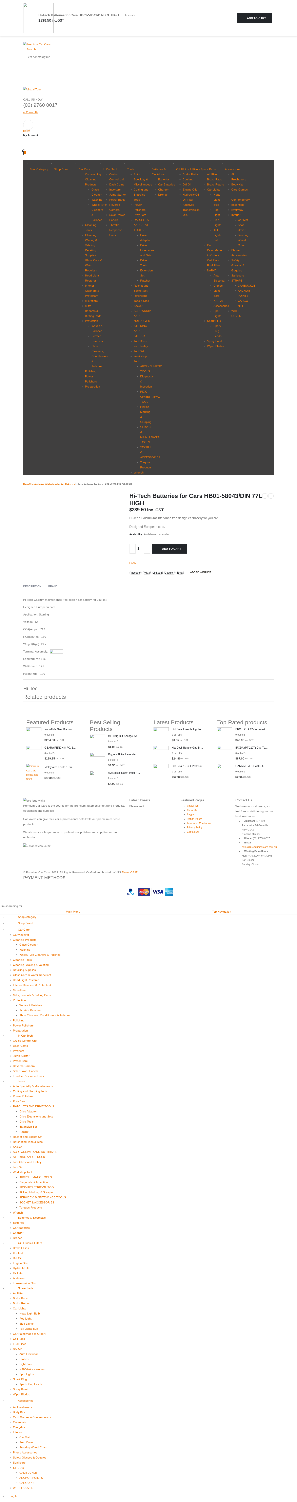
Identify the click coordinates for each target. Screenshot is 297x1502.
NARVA (211, 270)
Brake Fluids (191, 174)
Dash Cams (116, 184)
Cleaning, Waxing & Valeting (91, 240)
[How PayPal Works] (148, 891)
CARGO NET (27, 1482)
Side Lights (26, 1323)
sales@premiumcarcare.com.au (259, 847)
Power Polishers (23, 1025)
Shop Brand (61, 169)
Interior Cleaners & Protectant (92, 290)
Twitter (147, 572)
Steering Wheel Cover (243, 240)
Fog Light (25, 1318)
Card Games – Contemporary (32, 1417)
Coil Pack (213, 260)
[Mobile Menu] (24, 39)
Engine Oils (190, 189)
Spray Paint (214, 341)
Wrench (139, 472)
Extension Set (28, 1126)
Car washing (93, 174)
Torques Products (30, 1207)
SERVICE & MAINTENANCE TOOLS (42, 1197)
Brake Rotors (215, 184)
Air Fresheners (22, 1407)
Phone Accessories (25, 1452)
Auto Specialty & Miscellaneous (143, 179)
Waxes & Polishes (30, 1005)
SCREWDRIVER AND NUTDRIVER (35, 1152)
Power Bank (117, 199)
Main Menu (73, 911)
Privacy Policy (194, 827)
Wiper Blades (215, 346)
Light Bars (25, 1364)
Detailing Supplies (24, 969)
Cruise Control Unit (25, 1040)
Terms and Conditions (199, 823)
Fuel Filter (213, 265)
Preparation (92, 386)
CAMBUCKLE (246, 285)
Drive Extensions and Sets (147, 250)
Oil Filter (188, 199)
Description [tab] (32, 586)
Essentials (237, 204)
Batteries (164, 179)
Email (180, 572)
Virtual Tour (193, 805)
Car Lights (213, 189)
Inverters (115, 189)
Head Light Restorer (26, 980)
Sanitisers (237, 275)
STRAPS (236, 280)
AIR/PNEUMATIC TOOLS (35, 1177)
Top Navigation (221, 911)
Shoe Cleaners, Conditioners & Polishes (100, 356)
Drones (162, 194)
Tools (130, 169)
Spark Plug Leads (217, 331)
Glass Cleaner (28, 944)
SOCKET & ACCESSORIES (36, 1202)
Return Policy (194, 819)
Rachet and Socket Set (27, 1136)
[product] (33, 735)
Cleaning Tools (22, 959)
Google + (169, 572)
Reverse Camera (24, 1066)
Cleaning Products (24, 939)
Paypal (191, 814)
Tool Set (139, 351)
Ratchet (145, 280)
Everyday (237, 209)
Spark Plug (214, 320)
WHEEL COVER (23, 1487)
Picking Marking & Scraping (36, 1192)
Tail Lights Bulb (217, 235)
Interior (235, 214)
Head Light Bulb (217, 199)
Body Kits (237, 184)
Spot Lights (26, 1374)
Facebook (135, 572)
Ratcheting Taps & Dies (28, 1141)
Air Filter (212, 174)
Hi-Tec (133, 563)
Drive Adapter (28, 1111)
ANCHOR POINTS (31, 1477)
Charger (163, 189)
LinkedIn (158, 572)
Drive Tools (26, 1121)
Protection (91, 320)
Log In (13, 1496)
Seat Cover (26, 1442)
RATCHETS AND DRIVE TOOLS (141, 225)
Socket (138, 305)
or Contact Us (30, 112)
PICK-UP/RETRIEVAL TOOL (150, 396)
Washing (97, 199)
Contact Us (193, 831)
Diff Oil (187, 184)
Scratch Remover (30, 1010)
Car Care (84, 169)
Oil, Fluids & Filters (188, 169)
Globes (218, 285)
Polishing (91, 371)
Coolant (188, 179)
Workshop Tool (22, 1172)
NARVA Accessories (31, 1369)
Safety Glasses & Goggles (237, 265)
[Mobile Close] (1, 900)
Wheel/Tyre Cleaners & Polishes (39, 954)
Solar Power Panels (25, 1071)
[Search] (27, 67)
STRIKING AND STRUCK (29, 1157)
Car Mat (243, 219)
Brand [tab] (52, 586)
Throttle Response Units (115, 230)
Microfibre (91, 300)
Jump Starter (117, 194)
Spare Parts (208, 169)
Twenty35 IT (129, 872)
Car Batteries (166, 184)
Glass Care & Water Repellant (32, 975)
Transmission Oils (24, 1283)
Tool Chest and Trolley (27, 1162)
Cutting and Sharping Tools (141, 194)
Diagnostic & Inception (33, 1182)
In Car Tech (110, 169)
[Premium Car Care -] (37, 44)
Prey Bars (140, 214)
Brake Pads (214, 179)
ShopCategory (39, 169)
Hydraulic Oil (191, 194)
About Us (192, 810)
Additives (188, 204)
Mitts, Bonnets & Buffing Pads (93, 311)
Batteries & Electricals (159, 172)
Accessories (232, 169)
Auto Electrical (28, 1354)
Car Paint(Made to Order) (214, 250)
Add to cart (256, 18)
